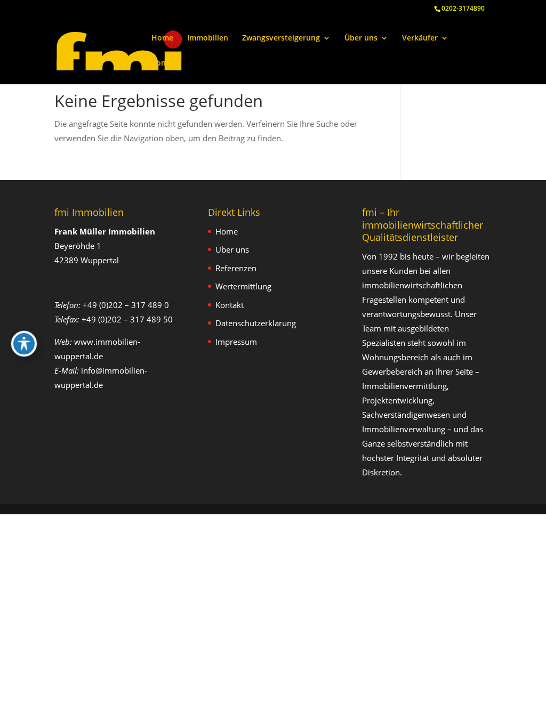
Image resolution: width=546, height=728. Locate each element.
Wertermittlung (243, 286)
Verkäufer (420, 38)
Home (162, 38)
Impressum (236, 341)
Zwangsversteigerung (281, 38)
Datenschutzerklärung (255, 323)
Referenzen (235, 268)
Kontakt (166, 63)
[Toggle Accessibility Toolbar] (24, 344)
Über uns (361, 38)
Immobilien (207, 38)
